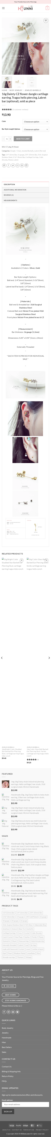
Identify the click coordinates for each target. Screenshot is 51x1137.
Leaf (26, 945)
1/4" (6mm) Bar (11, 155)
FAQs (4, 1081)
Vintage (28, 957)
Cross (20, 933)
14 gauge (20, 917)
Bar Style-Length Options (11, 129)
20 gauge (15, 921)
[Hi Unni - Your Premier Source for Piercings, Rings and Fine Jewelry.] (25, 8)
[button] (3, 8)
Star (38, 953)
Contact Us (7, 1066)
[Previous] (6, 46)
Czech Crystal (8, 937)
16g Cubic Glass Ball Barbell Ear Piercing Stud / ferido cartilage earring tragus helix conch (38, 752)
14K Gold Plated (32, 917)
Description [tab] (9, 184)
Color (4, 121)
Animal (14, 929)
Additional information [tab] (15, 190)
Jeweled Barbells (33, 90)
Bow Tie (22, 929)
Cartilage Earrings (32, 157)
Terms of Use (28, 1130)
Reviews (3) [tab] (9, 195)
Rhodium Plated (19, 953)
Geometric (6, 941)
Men (4, 1042)
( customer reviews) (20, 109)
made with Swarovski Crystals (13, 949)
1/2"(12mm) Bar (8, 913)
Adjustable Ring (40, 925)
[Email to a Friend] (17, 165)
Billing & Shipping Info (11, 1071)
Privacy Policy (42, 1130)
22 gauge (23, 921)
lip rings (33, 945)
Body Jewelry (16, 90)
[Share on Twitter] (13, 165)
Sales (4, 1052)
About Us (6, 1130)
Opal (4, 953)
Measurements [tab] (10, 200)
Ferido (34, 937)
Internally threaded (9, 945)
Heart (14, 941)
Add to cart (23, 139)
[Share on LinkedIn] (26, 165)
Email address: (7, 1100)
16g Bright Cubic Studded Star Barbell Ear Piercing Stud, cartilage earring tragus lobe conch (13, 752)
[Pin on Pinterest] (22, 165)
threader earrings (9, 957)
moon (28, 949)
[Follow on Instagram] (9, 1012)
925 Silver (29, 925)
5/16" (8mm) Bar (19, 157)
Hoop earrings (24, 941)
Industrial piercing (37, 941)
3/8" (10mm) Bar (31, 155)
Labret (16, 160)
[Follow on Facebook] (4, 1012)
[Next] (45, 46)
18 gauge (6, 921)
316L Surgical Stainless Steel (13, 925)
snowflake (31, 953)
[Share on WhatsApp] (4, 165)
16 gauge (21, 155)
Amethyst (6, 929)
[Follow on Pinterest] (17, 1012)
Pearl (10, 953)
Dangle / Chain (15, 151)
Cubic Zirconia (36, 933)
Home (4, 90)
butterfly (30, 929)
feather (27, 937)
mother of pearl (37, 949)
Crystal (26, 933)
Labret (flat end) (40, 151)
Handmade (6, 1037)
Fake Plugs (18, 937)
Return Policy (7, 1076)
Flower (10, 160)
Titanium (20, 957)
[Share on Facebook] (9, 165)
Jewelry (5, 1032)
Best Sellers (7, 1047)
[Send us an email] (13, 1012)
